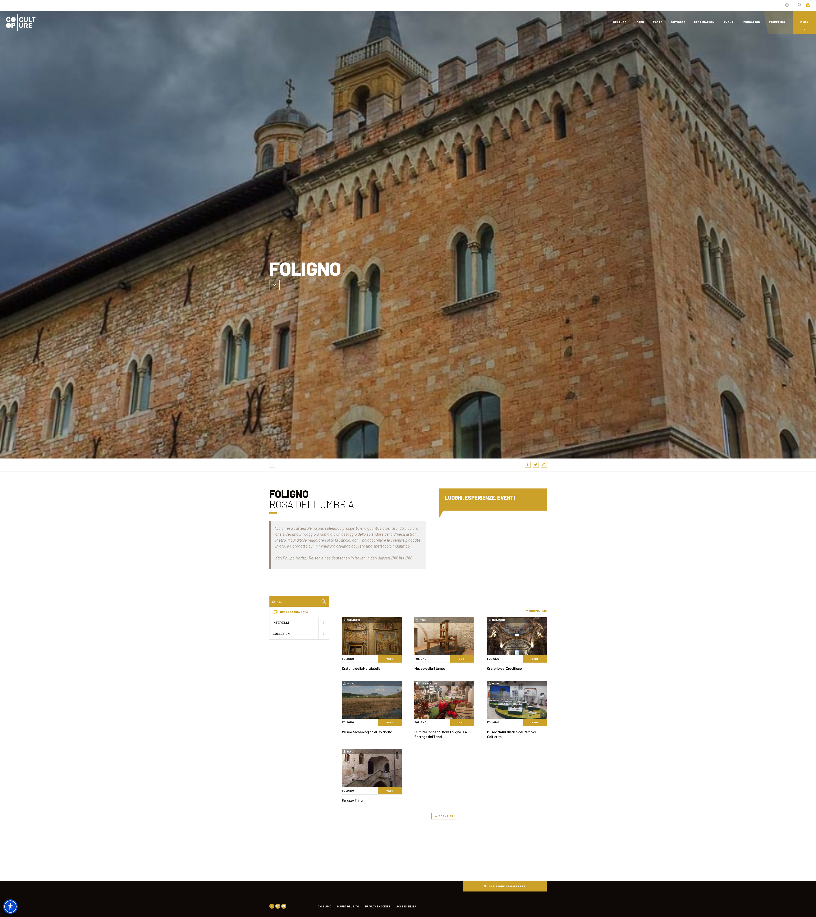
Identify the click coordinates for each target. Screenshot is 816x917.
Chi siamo (324, 906)
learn (639, 21)
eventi (729, 21)
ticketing (777, 21)
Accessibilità (406, 906)
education (751, 21)
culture (619, 21)
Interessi (281, 623)
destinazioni (704, 21)
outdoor (678, 21)
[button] (10, 906)
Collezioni (281, 634)
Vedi (389, 658)
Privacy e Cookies (377, 906)
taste (657, 21)
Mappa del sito (348, 906)
